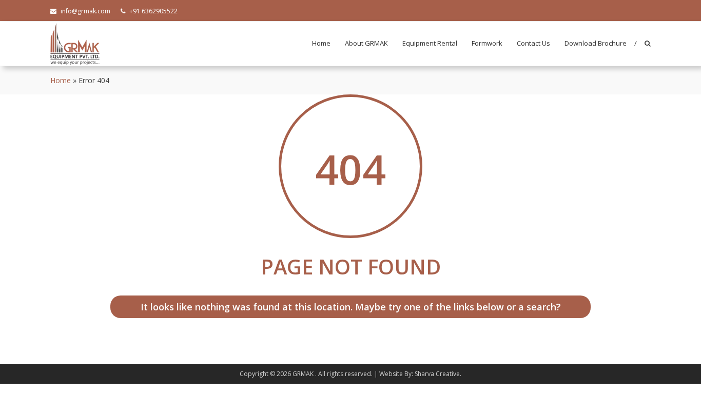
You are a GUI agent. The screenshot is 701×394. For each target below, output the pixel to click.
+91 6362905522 (153, 11)
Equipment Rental (429, 43)
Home (321, 43)
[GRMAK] (75, 43)
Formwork (487, 43)
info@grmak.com (85, 11)
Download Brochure (595, 43)
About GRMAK (366, 43)
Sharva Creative (437, 373)
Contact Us (533, 43)
